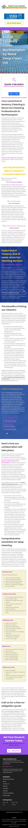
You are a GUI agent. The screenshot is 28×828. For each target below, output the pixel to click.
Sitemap (5, 791)
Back (11, 93)
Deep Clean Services (8, 779)
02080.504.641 (8, 766)
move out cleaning (9, 423)
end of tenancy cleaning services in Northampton (13, 268)
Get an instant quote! (14, 23)
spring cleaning (8, 424)
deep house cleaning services (9, 689)
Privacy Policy (6, 795)
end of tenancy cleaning (11, 416)
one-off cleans (8, 419)
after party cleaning (10, 428)
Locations (5, 788)
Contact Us (6, 784)
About (4, 781)
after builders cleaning (10, 417)
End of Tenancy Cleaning (14, 182)
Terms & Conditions (8, 793)
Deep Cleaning (14, 228)
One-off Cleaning (14, 203)
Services (5, 786)
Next (17, 93)
